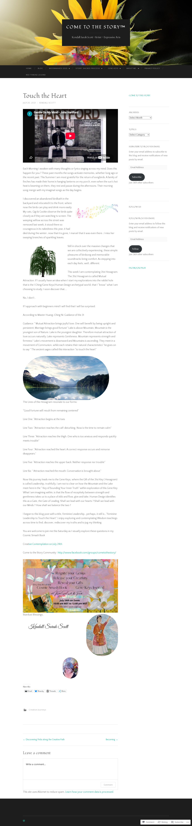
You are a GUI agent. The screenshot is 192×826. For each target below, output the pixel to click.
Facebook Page (137, 268)
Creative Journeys (37, 710)
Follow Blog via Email (142, 218)
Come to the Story (139, 95)
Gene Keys (113, 68)
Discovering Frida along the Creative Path (44, 739)
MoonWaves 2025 (58, 68)
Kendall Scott (47, 103)
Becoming (112, 739)
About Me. (131, 68)
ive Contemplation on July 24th (45, 544)
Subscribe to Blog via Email (144, 146)
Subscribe (136, 177)
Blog (40, 68)
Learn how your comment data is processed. (89, 792)
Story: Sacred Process (88, 68)
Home (29, 68)
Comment (108, 785)
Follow (135, 249)
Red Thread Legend (36, 75)
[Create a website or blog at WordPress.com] (24, 821)
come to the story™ (96, 27)
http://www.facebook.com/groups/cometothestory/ (87, 552)
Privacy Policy (152, 68)
